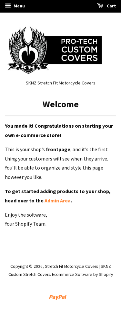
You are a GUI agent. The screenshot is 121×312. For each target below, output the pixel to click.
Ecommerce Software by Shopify (82, 274)
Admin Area (58, 200)
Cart (111, 6)
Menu (19, 6)
